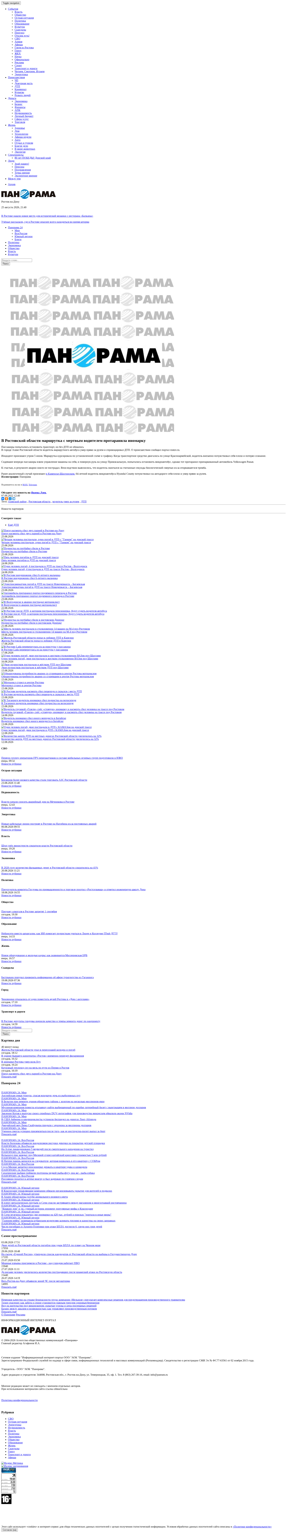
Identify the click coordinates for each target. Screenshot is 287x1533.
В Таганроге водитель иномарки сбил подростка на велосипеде (37, 703)
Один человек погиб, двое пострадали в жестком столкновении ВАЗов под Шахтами (49, 658)
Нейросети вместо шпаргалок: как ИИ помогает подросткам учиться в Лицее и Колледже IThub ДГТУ (59, 933)
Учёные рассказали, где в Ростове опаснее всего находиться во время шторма (45, 221)
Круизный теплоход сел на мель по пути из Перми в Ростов (35, 1067)
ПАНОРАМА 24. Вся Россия (17, 1140)
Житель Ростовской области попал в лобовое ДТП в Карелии (36, 640)
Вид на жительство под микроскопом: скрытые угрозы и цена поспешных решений (48, 1305)
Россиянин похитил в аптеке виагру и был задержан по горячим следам (42, 1179)
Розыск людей (23, 95)
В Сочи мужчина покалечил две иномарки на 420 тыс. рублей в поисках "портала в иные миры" (56, 1214)
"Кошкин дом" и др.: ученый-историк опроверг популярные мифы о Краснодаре (47, 1208)
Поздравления (23, 169)
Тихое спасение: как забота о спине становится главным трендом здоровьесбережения (50, 1302)
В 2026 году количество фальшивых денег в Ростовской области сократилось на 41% (49, 867)
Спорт (18, 65)
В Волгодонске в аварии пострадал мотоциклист (29, 605)
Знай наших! (22, 163)
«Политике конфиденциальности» (252, 1526)
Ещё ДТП (13, 524)
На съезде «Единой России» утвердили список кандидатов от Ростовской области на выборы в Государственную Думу (69, 1254)
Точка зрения (22, 172)
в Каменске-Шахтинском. (60, 473)
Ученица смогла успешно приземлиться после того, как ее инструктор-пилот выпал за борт (53, 1131)
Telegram (33, 484)
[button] (15, 227)
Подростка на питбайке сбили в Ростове (24, 551)
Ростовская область (39, 501)
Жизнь (11, 1445)
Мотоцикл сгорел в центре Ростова (21, 685)
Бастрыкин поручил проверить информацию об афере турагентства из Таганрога (47, 977)
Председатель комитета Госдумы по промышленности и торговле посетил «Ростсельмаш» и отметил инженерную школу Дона (73, 889)
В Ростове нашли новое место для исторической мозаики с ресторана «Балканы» (47, 215)
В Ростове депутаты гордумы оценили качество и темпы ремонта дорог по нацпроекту (50, 1021)
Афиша (19, 44)
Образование (22, 23)
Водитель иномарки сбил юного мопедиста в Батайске (32, 721)
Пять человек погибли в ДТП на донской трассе (28, 560)
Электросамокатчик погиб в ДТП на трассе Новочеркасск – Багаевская (41, 587)
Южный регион (24, 236)
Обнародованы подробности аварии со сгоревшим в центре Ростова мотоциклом (47, 676)
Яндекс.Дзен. (39, 492)
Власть (18, 11)
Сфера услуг (22, 119)
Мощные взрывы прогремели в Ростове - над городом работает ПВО (40, 1263)
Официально (22, 59)
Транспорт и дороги (26, 68)
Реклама (19, 62)
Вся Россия (21, 233)
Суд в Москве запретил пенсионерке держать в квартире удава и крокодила (44, 1167)
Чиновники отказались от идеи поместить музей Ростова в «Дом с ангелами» (45, 999)
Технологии (21, 134)
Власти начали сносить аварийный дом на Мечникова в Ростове (37, 801)
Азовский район (17, 501)
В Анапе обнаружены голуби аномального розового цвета (34, 1196)
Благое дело (21, 145)
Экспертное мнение (26, 175)
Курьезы (19, 92)
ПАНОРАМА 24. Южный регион (20, 1187)
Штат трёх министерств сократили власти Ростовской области (36, 845)
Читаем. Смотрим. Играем (30, 71)
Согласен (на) (9, 1530)
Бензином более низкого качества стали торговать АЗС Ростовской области (44, 779)
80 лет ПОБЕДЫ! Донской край (33, 157)
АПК (17, 110)
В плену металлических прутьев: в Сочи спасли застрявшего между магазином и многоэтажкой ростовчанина (64, 1202)
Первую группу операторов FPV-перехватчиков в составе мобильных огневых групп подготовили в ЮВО (62, 757)
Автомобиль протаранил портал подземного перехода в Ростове (37, 596)
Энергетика (21, 74)
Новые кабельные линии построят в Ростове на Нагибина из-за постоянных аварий (48, 823)
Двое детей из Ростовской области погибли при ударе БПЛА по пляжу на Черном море (50, 1245)
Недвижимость (23, 113)
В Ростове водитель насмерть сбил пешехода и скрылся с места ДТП (40, 694)
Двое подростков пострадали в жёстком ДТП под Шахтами (35, 667)
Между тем (14, 178)
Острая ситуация (24, 17)
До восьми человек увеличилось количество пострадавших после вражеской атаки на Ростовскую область (61, 1272)
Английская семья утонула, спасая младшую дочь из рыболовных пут (40, 1095)
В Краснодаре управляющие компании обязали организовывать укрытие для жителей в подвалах (56, 1190)
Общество (20, 14)
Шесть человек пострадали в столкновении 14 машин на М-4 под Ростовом (44, 631)
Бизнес (18, 104)
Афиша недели (23, 137)
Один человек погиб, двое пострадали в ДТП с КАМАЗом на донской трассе (45, 730)
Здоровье (20, 128)
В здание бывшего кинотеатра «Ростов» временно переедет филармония (42, 1055)
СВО (17, 38)
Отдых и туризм (24, 143)
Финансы (20, 107)
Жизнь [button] (11, 125)
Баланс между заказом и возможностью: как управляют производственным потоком (49, 1308)
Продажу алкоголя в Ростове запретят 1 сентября (29, 911)
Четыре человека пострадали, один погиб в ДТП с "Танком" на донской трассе (46, 542)
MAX (25, 484)
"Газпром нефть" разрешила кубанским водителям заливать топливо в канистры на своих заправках (58, 1220)
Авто (17, 140)
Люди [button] (11, 160)
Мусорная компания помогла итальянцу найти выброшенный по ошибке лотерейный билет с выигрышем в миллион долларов (73, 1107)
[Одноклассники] (6, 498)
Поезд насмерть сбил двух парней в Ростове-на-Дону (31, 533)
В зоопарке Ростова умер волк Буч (21, 1061)
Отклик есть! (22, 35)
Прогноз (19, 32)
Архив (11, 184)
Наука (18, 56)
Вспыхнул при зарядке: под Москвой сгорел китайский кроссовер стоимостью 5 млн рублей (54, 1155)
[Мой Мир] (10, 498)
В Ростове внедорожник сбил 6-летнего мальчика (29, 578)
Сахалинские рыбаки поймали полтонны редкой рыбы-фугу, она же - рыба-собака (48, 1173)
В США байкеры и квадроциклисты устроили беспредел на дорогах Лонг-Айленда (48, 1119)
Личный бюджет (24, 116)
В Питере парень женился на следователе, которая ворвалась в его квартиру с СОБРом (50, 1161)
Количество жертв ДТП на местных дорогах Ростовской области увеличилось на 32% (50, 739)
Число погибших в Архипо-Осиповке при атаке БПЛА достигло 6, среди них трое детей (51, 1226)
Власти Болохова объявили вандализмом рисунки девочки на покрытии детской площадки (53, 1143)
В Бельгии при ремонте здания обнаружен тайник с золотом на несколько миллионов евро (52, 1101)
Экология (20, 151)
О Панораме (8, 1314)
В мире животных (25, 148)
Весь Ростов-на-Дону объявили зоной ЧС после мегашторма (35, 1281)
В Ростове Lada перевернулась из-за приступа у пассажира (34, 649)
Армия (18, 41)
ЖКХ (18, 53)
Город (18, 50)
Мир (17, 230)
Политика (20, 20)
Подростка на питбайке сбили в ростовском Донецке (31, 622)
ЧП (16, 80)
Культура (20, 26)
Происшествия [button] (16, 77)
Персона (19, 166)
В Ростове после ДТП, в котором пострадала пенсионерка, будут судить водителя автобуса (52, 614)
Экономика (21, 101)
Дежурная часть (24, 83)
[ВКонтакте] (2, 498)
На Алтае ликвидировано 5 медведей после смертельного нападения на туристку (47, 1149)
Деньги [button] (12, 98)
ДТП (17, 86)
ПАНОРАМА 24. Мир (14, 1092)
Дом (17, 131)
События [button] (13, 8)
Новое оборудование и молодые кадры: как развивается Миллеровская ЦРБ (44, 955)
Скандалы (20, 29)
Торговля (20, 122)
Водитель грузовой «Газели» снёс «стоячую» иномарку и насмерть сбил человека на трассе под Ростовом (61, 712)
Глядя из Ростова (24, 47)
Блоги (18, 239)
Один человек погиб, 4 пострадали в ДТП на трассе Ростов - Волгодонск (43, 569)
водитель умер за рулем (65, 501)
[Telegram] (13, 498)
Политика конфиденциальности (19, 1400)
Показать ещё (9, 1076)
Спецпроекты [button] (16, 154)
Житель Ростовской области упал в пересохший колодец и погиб (38, 1049)
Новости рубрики (11, 763)
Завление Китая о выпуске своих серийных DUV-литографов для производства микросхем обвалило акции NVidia (66, 1113)
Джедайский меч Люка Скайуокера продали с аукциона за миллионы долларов (46, 1125)
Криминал (20, 89)
